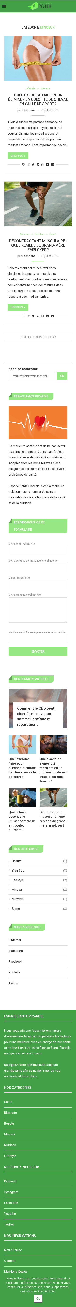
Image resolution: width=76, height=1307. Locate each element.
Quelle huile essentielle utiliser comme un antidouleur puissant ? (22, 821)
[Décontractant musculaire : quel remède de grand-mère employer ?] (38, 204)
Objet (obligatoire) (19, 577)
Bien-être (39, 870)
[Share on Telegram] (47, 164)
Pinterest (15, 940)
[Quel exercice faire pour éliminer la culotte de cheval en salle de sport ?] (38, 58)
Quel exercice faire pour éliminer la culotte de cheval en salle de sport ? (38, 99)
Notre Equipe (13, 1250)
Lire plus (17, 155)
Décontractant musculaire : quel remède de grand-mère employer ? (38, 245)
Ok (62, 376)
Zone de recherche (23, 369)
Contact (9, 1261)
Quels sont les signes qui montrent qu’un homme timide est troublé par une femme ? (53, 770)
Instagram (16, 951)
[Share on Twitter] (33, 164)
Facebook (15, 961)
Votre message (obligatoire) (25, 594)
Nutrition (39, 234)
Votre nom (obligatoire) (22, 543)
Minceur (45, 88)
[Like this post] (23, 164)
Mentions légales (16, 1272)
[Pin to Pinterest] (38, 164)
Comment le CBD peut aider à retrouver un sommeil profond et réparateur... (35, 716)
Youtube (14, 972)
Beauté (39, 861)
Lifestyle (30, 88)
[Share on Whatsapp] (42, 164)
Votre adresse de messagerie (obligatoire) (33, 560)
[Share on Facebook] (29, 164)
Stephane (28, 110)
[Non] (71, 1290)
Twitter (13, 983)
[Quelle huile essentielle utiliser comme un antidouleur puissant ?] (22, 797)
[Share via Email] (52, 164)
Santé (53, 234)
